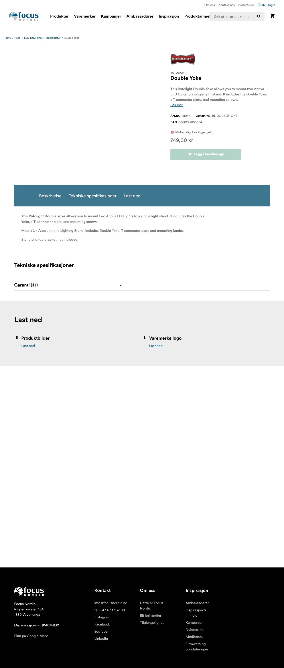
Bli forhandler (150, 615)
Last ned (28, 346)
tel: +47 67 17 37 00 (109, 610)
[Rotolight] (182, 59)
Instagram (102, 617)
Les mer (176, 105)
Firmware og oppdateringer (197, 647)
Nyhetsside (246, 5)
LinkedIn (101, 638)
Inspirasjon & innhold (196, 613)
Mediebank (195, 637)
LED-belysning (33, 38)
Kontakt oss (227, 5)
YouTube (101, 631)
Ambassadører (139, 16)
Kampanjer (111, 16)
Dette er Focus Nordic (151, 606)
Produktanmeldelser (203, 16)
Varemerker (85, 16)
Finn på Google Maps (31, 636)
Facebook (102, 624)
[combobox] (237, 16)
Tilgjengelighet (152, 622)
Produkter (59, 16)
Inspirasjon (169, 16)
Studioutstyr (53, 38)
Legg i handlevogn (209, 154)
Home (7, 38)
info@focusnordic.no (110, 603)
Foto (17, 38)
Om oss (209, 5)
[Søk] (258, 16)
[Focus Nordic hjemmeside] (24, 16)
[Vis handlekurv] (272, 16)
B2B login (268, 5)
